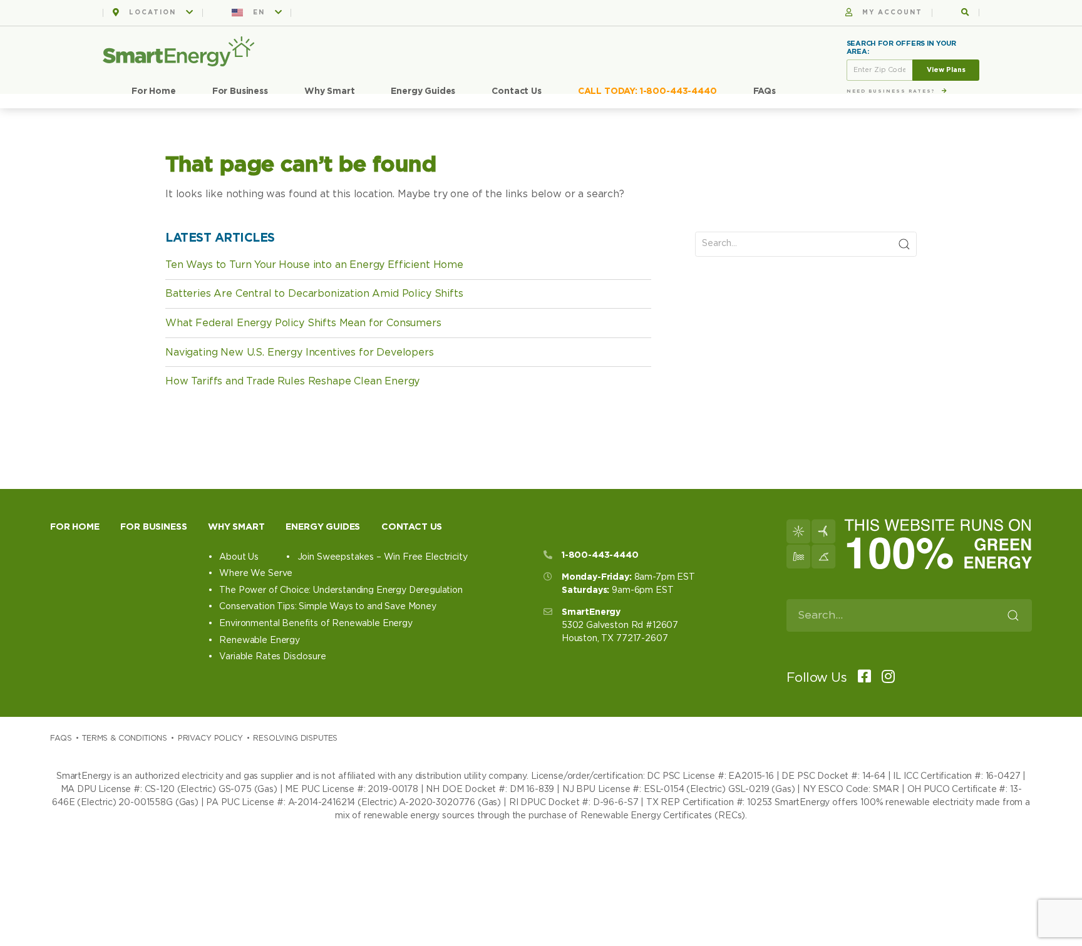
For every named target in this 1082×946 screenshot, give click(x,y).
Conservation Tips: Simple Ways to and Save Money (327, 606)
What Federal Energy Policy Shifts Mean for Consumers (303, 323)
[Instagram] (884, 677)
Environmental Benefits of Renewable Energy (315, 623)
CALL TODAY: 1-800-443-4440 (647, 91)
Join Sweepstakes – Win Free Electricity (382, 557)
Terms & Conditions (124, 738)
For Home (153, 91)
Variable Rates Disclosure (272, 656)
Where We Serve (255, 573)
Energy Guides (423, 91)
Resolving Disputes (295, 738)
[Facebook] (860, 677)
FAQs (764, 91)
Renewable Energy (259, 640)
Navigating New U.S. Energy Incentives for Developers (299, 352)
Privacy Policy (210, 738)
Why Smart (329, 91)
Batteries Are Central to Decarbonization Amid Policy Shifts (314, 294)
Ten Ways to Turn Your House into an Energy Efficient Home (314, 265)
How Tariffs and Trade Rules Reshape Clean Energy (292, 381)
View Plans (946, 69)
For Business (240, 91)
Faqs (60, 738)
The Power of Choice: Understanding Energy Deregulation (340, 590)
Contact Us (516, 91)
